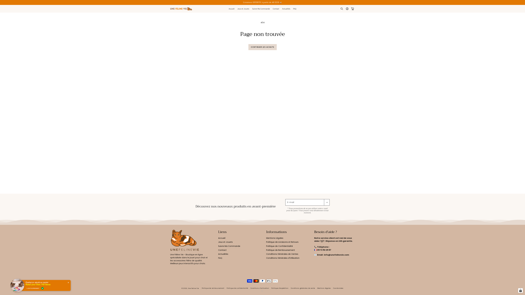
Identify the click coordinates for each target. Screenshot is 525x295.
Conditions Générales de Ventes (282, 254)
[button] (342, 9)
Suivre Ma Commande (229, 246)
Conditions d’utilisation (259, 288)
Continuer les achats (262, 47)
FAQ (220, 258)
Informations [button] (276, 232)
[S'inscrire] (326, 202)
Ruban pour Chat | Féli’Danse (38, 284)
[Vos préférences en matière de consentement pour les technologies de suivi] (520, 290)
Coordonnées (338, 288)
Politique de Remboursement (280, 250)
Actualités (223, 254)
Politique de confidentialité (237, 288)
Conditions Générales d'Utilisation (282, 258)
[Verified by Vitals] (42, 288)
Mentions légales (324, 288)
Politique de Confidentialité (279, 246)
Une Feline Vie (193, 288)
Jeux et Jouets (225, 242)
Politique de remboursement (213, 288)
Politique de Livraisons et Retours (282, 242)
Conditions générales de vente (303, 288)
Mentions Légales (274, 238)
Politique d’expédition (279, 288)
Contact (222, 250)
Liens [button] (222, 232)
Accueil (221, 238)
